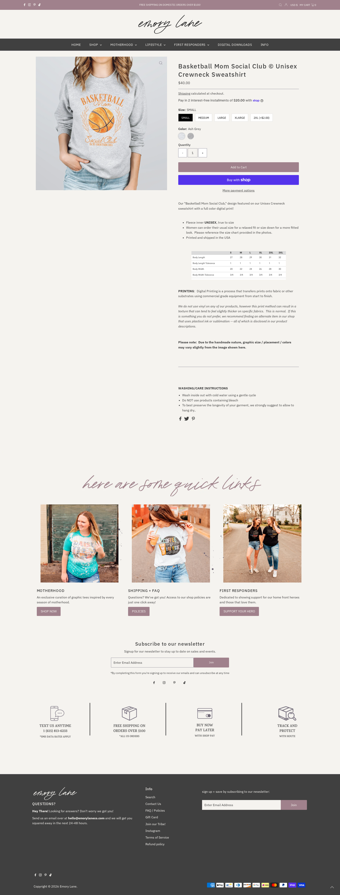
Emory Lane (68, 886)
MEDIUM (203, 118)
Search (150, 797)
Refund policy (154, 844)
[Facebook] (24, 5)
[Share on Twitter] (187, 419)
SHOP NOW (49, 611)
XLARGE (240, 118)
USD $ (294, 5)
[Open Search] (280, 5)
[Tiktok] (39, 5)
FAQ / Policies (155, 810)
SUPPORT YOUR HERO (239, 611)
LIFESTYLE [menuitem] (154, 45)
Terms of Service (157, 837)
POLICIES (139, 611)
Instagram (152, 831)
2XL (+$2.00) (262, 118)
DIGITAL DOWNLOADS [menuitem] (235, 45)
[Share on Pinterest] (193, 419)
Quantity (184, 145)
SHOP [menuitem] (94, 45)
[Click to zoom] (160, 63)
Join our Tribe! (155, 824)
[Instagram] (29, 5)
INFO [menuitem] (265, 45)
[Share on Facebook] (180, 419)
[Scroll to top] (332, 887)
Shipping (184, 93)
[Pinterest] (34, 5)
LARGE (222, 118)
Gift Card (151, 817)
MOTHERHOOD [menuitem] (122, 45)
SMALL (185, 118)
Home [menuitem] (76, 45)
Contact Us (153, 804)
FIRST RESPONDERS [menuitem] (190, 45)
